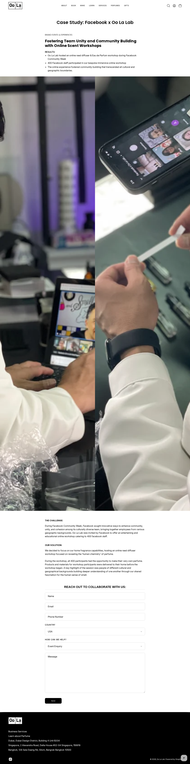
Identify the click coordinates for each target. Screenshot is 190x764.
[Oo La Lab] (15, 5)
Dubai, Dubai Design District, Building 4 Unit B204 (34, 740)
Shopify (178, 759)
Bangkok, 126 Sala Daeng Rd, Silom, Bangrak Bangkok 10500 (39, 749)
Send (53, 701)
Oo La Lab (161, 759)
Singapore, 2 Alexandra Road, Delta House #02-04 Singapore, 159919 (44, 745)
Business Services (17, 731)
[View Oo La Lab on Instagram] (10, 759)
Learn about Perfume (19, 736)
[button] (73, 5)
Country (50, 625)
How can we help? (55, 639)
